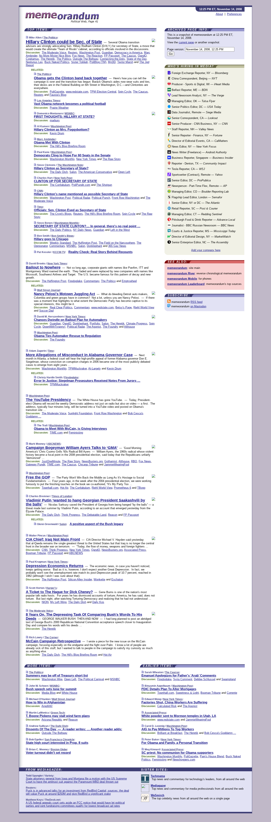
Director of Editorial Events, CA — (199, 140)
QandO (142, 55)
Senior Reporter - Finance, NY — (196, 135)
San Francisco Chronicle (59, 739)
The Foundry (110, 326)
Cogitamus (32, 58)
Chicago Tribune (88, 464)
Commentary (57, 246)
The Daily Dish (59, 172)
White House (69, 692)
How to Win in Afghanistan (45, 702)
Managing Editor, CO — (200, 191)
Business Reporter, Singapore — (202, 157)
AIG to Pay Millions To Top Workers (167, 729)
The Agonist (93, 326)
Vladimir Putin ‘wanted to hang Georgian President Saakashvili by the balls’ (85, 502)
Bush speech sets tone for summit (51, 689)
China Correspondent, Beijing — (194, 78)
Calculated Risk (167, 706)
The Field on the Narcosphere (117, 242)
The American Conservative (95, 172)
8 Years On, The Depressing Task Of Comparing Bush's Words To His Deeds (84, 616)
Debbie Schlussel (204, 679)
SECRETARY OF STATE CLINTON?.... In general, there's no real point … (87, 226)
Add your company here (205, 250)
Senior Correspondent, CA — (194, 118)
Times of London (62, 496)
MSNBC (69, 113)
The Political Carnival (91, 679)
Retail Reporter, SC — (194, 208)
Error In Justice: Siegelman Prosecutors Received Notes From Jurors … (87, 380)
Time (40, 207)
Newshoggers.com (184, 759)
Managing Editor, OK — (193, 101)
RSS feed (196, 302)
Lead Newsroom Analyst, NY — (197, 95)
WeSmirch (157, 795)
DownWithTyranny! (54, 326)
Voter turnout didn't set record (48, 752)
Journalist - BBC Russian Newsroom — (202, 225)
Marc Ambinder (46, 139)
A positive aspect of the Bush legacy (96, 524)
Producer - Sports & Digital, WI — (200, 84)
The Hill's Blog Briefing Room (68, 146)
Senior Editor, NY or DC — (195, 202)
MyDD (112, 62)
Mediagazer (158, 785)
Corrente (232, 692)
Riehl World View (143, 307)
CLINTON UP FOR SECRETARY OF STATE (65, 181)
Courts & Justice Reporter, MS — (203, 231)
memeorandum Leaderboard (186, 284)
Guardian (107, 52)
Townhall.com (50, 487)
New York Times (86, 159)
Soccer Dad (46, 310)
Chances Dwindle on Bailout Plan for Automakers (70, 319)
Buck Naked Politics (56, 62)
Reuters (72, 52)
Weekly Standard (60, 242)
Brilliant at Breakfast (169, 732)
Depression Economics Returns (54, 566)
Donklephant (94, 246)
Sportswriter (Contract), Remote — (197, 174)
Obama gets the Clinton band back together (70, 78)
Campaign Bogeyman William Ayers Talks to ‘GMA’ (72, 448)
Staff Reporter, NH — (192, 129)
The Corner (51, 637)
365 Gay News (117, 246)
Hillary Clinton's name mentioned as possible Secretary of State (81, 194)
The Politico (50, 37)
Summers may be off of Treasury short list (57, 675)
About (219, 14)
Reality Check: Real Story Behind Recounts (100, 252)
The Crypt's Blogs (61, 213)
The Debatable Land (94, 514)
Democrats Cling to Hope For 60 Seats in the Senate (72, 155)
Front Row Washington (126, 197)
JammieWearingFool (116, 464)
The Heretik (48, 58)
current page (186, 42)
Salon (72, 172)
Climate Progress (136, 323)
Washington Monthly (62, 159)
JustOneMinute (51, 461)
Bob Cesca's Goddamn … (220, 732)
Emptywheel (129, 281)
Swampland (228, 679)
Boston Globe (59, 749)
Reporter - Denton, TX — (198, 163)
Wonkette (99, 579)
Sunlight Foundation (80, 413)
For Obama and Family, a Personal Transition (174, 742)
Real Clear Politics (61, 307)
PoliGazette (57, 91)
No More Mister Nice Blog (55, 55)
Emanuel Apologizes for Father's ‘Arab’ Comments (178, 675)
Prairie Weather (59, 107)
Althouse (129, 326)
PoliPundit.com (81, 184)
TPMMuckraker (77, 368)
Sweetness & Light (187, 692)
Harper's (51, 588)
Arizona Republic (51, 719)
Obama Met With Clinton (52, 142)
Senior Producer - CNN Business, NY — (199, 123)
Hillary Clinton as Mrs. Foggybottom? (61, 129)
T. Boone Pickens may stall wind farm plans (58, 716)
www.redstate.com (77, 91)
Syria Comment (182, 679)
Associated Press (135, 549)
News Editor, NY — (193, 146)
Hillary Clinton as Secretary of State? (61, 168)
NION (45, 602)
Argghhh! (47, 706)
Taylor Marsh (125, 62)
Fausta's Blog (58, 94)
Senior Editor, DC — (191, 180)
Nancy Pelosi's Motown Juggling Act (64, 294)
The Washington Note (70, 165)
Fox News (78, 55)
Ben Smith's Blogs (62, 236)
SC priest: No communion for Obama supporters (177, 752)
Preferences (234, 14)
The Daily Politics (60, 229)
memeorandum (177, 267)
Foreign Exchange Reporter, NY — (199, 73)
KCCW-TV (59, 252)
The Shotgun (104, 184)
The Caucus (128, 55)
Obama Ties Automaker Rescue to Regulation (67, 336)
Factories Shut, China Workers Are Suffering (174, 702)
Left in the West (120, 229)
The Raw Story (111, 159)
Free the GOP (38, 477)
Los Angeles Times (48, 100)
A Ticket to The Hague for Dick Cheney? (59, 592)
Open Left (124, 172)
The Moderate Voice (54, 52)
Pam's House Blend (212, 756)
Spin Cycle (124, 91)
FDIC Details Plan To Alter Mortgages (168, 689)
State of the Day (137, 58)
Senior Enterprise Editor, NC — (199, 242)
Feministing (76, 432)
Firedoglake (75, 281)
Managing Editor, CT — (196, 214)
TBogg (141, 487)
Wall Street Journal (48, 290)
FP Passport (112, 55)
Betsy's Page (123, 307)
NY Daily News (82, 229)
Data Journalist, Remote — (196, 112)
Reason (112, 514)
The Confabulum (60, 184)
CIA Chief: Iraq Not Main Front (53, 539)
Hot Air (64, 487)
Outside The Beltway (85, 58)
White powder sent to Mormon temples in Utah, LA (178, 716)
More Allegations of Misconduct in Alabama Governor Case (79, 355)
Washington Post (89, 52)
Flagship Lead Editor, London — (196, 197)
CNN (40, 191)
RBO (134, 461)
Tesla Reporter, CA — (188, 169)
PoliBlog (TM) (98, 62)
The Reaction (94, 55)
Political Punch (101, 197)
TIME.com (56, 432)
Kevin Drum (57, 133)
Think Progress (70, 514)
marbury (55, 120)
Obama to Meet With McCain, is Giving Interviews (70, 428)
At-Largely (94, 368)
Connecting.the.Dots (112, 58)
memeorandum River (181, 273)
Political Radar (81, 197)
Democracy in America (128, 52)
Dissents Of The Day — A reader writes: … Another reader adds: (74, 729)
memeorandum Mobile (182, 278)
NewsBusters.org (92, 461)
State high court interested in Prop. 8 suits (57, 742)
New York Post (63, 178)
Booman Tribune (36, 553)
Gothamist (110, 461)
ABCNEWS (54, 444)
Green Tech (58, 712)
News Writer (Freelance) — (199, 152)
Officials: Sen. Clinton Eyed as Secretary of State (70, 210)
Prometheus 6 (122, 487)
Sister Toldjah (79, 62)
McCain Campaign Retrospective (53, 641)
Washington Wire (52, 679)
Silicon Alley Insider (80, 579)
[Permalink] (27, 37)
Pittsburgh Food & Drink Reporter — (203, 219)
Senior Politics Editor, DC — (196, 106)
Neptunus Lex (34, 62)
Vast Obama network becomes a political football (70, 103)
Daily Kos (98, 602)
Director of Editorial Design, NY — (201, 236)
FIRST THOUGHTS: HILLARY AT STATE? (64, 116)
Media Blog (48, 692)
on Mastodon (198, 306)
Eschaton (117, 579)
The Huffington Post (84, 242)
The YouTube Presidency (48, 400)
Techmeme (158, 776)
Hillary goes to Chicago (51, 239)
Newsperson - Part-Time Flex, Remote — (199, 185)
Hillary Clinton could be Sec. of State (64, 41)
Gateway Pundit (35, 464)
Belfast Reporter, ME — (189, 90)
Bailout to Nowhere (43, 267)
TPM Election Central (103, 91)
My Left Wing (58, 602)
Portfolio (95, 323)
